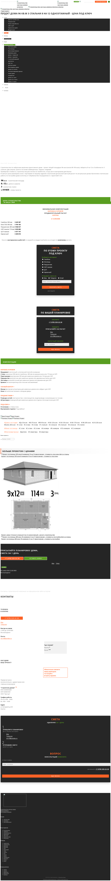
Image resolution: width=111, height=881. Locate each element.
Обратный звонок (101, 1)
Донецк (5, 869)
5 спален (82, 425)
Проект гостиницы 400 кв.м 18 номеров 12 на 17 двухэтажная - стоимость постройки (30, 539)
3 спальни (62, 425)
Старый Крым (6, 857)
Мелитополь (6, 873)
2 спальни (53, 425)
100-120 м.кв (53, 422)
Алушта (5, 854)
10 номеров (65, 428)
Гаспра (5, 859)
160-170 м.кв (75, 422)
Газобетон (6, 831)
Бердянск (6, 874)
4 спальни (72, 425)
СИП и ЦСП (6, 835)
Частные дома (7, 819)
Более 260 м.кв (10, 425)
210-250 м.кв (97, 422)
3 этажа (35, 425)
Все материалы (7, 830)
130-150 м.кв (64, 422)
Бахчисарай (6, 849)
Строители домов (61, 877)
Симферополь (7, 844)
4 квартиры (44, 432)
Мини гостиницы (11, 428)
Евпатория (6, 847)
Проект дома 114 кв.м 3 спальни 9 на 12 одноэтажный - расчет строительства (28, 535)
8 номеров (55, 428)
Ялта (4, 853)
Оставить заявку (35, 558)
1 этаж (20, 425)
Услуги (5, 17)
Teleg (57, 563)
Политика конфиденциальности (49, 879)
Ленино (5, 852)
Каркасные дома (7, 836)
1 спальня (43, 425)
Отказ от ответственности (62, 879)
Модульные (6, 838)
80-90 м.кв (42, 422)
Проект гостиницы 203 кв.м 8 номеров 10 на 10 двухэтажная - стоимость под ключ (29, 456)
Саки (5, 848)
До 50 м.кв (23, 422)
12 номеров (76, 428)
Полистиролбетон (7, 832)
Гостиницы (6, 820)
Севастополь (6, 843)
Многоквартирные (11, 432)
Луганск (5, 870)
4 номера (45, 428)
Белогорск (6, 858)
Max (51, 332)
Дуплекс (24, 432)
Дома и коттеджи (11, 422)
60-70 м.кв (33, 422)
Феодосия (6, 845)
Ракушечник (6, 834)
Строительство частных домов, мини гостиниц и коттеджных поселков (8, 811)
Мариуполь (6, 872)
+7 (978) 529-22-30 (89, 1)
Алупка (5, 856)
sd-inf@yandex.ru (55, 336)
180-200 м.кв (86, 422)
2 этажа (27, 425)
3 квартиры (33, 432)
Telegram (53, 334)
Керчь (5, 861)
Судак (5, 850)
